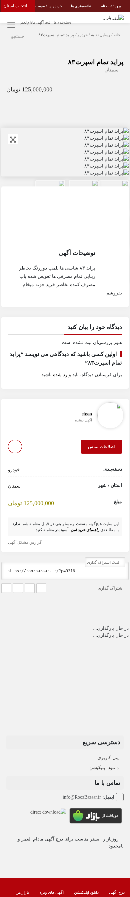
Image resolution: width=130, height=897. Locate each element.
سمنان (111, 69)
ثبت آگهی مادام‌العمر (35, 22)
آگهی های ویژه (52, 892)
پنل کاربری (108, 757)
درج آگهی (117, 892)
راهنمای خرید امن (85, 529)
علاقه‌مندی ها (81, 6)
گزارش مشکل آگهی (25, 542)
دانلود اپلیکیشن (104, 767)
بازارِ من (22, 892)
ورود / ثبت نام (111, 6)
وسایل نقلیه (100, 35)
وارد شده (62, 374)
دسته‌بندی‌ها (62, 22)
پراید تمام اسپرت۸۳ (96, 61)
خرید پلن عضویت (49, 6)
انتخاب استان (15, 5)
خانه (117, 35)
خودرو (83, 35)
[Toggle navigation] (10, 25)
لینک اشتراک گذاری (103, 562)
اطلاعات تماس (101, 446)
